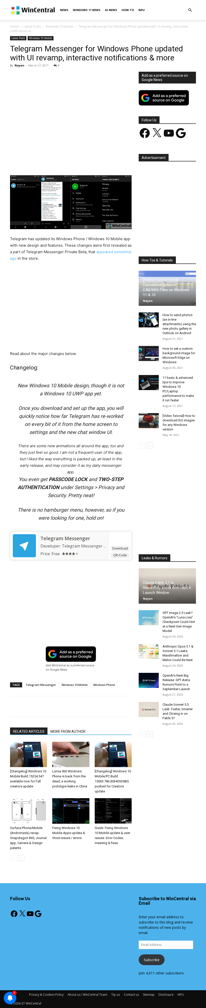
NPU (141, 10)
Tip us (115, 994)
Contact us (131, 994)
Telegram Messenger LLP (86, 546)
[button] (190, 10)
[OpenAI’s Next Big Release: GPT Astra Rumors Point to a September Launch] (149, 680)
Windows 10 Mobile (59, 26)
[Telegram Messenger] (24, 545)
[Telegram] (115, 161)
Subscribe (152, 959)
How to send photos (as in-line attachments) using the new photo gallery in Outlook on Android (179, 324)
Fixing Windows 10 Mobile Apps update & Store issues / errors (68, 833)
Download (120, 548)
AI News (111, 10)
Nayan (19, 65)
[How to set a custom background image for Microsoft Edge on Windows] (149, 353)
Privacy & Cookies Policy (46, 994)
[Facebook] (45, 161)
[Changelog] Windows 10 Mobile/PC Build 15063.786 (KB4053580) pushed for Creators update (113, 781)
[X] (57, 161)
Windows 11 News (86, 10)
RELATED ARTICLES (28, 731)
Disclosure (166, 994)
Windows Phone (104, 685)
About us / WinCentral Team (87, 994)
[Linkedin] (92, 161)
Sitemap (148, 994)
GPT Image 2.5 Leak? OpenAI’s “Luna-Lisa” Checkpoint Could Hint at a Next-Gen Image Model (179, 622)
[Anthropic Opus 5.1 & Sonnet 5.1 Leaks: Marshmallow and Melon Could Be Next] (149, 651)
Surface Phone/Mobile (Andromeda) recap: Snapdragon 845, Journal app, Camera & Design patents (28, 838)
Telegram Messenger (65, 538)
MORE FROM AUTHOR (67, 731)
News (64, 10)
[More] (126, 161)
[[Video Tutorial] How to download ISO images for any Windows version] (149, 420)
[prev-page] (13, 858)
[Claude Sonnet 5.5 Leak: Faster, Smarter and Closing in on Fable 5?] (149, 709)
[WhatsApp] (80, 161)
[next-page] (21, 858)
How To (128, 10)
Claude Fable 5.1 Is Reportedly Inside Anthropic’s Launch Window (167, 587)
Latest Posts (32, 26)
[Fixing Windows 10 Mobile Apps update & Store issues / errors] (70, 810)
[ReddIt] (103, 161)
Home (14, 26)
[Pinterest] (69, 161)
